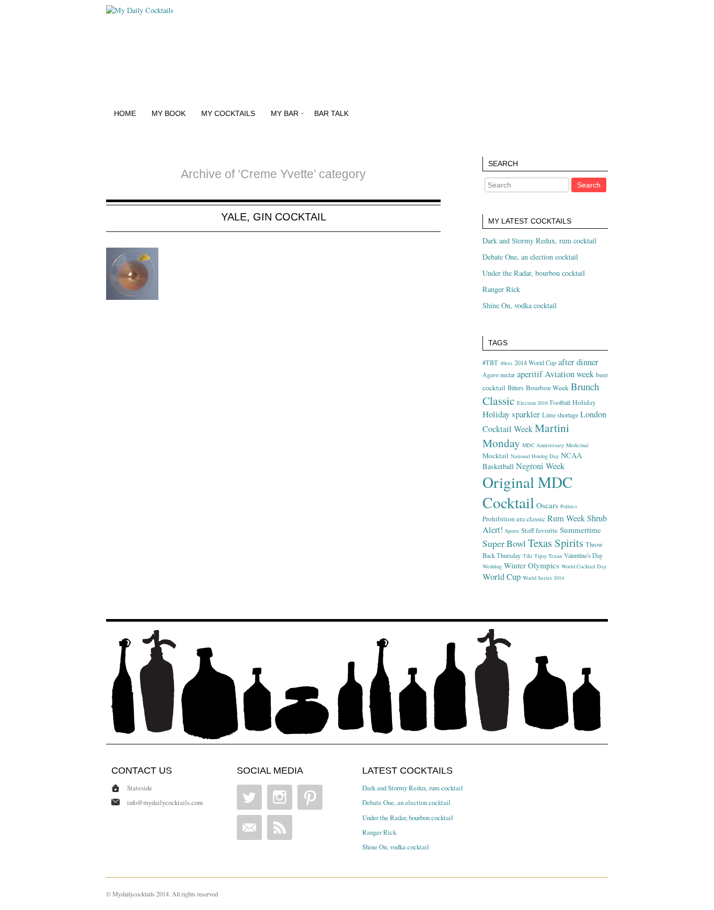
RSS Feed (279, 827)
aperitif (530, 374)
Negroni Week (540, 466)
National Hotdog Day (535, 456)
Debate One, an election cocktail (530, 257)
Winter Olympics (531, 565)
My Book (169, 113)
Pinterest (310, 797)
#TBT (490, 362)
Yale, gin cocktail (273, 217)
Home (125, 113)
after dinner (578, 362)
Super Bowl (504, 543)
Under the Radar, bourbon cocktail (533, 273)
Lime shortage (560, 415)
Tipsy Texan (548, 555)
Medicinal (577, 445)
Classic (498, 400)
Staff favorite (539, 530)
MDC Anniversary (543, 445)
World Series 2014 (543, 577)
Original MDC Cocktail (527, 492)
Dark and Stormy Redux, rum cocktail (539, 241)
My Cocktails (228, 113)
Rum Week (566, 518)
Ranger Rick (501, 289)
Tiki (527, 555)
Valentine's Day (583, 555)
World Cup (501, 576)
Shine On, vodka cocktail (519, 305)
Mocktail (495, 455)
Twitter (249, 797)
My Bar (284, 113)
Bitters (516, 387)
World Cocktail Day (583, 566)
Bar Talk (331, 113)
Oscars (547, 505)
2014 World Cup (535, 362)
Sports (512, 530)
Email (249, 827)
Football (560, 402)
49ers (506, 363)
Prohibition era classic (513, 518)
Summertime (580, 529)
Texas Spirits (555, 542)
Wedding (492, 566)
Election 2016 (532, 402)
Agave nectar (498, 374)
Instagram (279, 797)
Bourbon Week (547, 387)
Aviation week (569, 374)
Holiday (584, 402)
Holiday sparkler (511, 414)
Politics (568, 506)
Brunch (585, 386)
